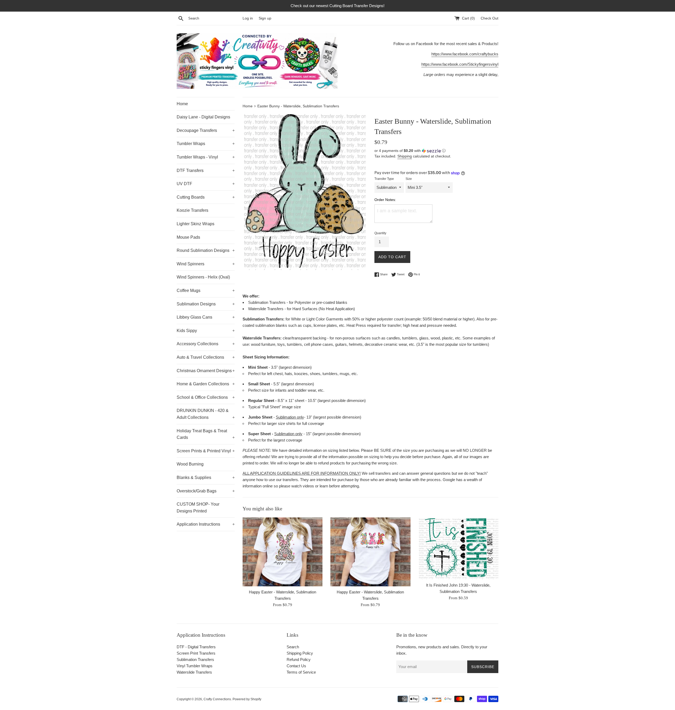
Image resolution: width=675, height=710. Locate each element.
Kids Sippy (206, 330)
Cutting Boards (206, 197)
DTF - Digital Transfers (196, 647)
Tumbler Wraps (206, 143)
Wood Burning (190, 464)
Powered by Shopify (247, 699)
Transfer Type (384, 179)
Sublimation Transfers (195, 659)
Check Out (489, 18)
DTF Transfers (206, 170)
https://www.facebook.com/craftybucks (464, 54)
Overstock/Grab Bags (206, 491)
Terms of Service (301, 672)
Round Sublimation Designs (206, 250)
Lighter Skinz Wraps (195, 224)
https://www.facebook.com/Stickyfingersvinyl (459, 64)
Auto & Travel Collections (206, 357)
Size (409, 179)
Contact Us (296, 666)
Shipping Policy (300, 653)
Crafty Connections (217, 699)
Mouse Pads (188, 237)
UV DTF (206, 183)
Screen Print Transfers (196, 653)
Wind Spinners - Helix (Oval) (203, 277)
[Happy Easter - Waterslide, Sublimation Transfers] (282, 551)
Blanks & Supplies (206, 477)
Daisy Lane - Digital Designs (203, 117)
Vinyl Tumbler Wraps (195, 666)
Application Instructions (206, 524)
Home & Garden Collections (206, 384)
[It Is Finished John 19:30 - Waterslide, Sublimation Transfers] (458, 548)
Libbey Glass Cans (206, 317)
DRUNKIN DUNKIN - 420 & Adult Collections (206, 414)
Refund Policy (299, 659)
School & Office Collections (206, 397)
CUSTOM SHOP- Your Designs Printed (198, 507)
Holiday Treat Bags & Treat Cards (206, 434)
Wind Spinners (206, 264)
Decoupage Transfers (206, 130)
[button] (436, 150)
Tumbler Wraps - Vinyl (206, 157)
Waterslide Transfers (194, 672)
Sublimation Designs (206, 304)
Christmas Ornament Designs (206, 370)
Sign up (265, 18)
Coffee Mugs (206, 290)
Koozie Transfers (192, 210)
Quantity (380, 233)
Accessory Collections (206, 344)
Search (293, 647)
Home (182, 104)
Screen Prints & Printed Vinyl (206, 451)
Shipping (404, 156)
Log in (248, 18)
